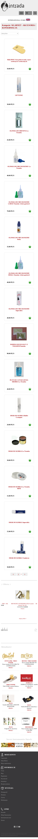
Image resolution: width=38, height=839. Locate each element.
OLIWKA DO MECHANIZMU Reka (19, 238)
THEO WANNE (10, 684)
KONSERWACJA (9, 28)
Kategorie (6, 25)
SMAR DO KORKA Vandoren (19, 558)
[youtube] (19, 827)
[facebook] (14, 827)
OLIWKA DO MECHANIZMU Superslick (19, 309)
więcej (14, 608)
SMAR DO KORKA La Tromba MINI (19, 487)
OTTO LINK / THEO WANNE (11, 661)
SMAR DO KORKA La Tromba (19, 451)
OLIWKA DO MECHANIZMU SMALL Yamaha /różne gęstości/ (19, 274)
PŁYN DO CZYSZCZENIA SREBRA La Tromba (19, 381)
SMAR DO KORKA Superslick (19, 522)
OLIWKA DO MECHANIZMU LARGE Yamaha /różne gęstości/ (19, 203)
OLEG (11, 703)
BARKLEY (29, 683)
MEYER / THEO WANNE (29, 661)
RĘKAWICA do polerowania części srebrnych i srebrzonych (19, 60)
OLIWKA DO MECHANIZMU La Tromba (19, 167)
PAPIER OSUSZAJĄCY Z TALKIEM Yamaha (19, 345)
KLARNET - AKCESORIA (23, 25)
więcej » (11, 667)
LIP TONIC (19, 95)
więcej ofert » (22, 618)
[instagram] (17, 827)
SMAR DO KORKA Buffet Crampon (19, 416)
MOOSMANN (29, 727)
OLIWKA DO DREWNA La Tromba (19, 131)
